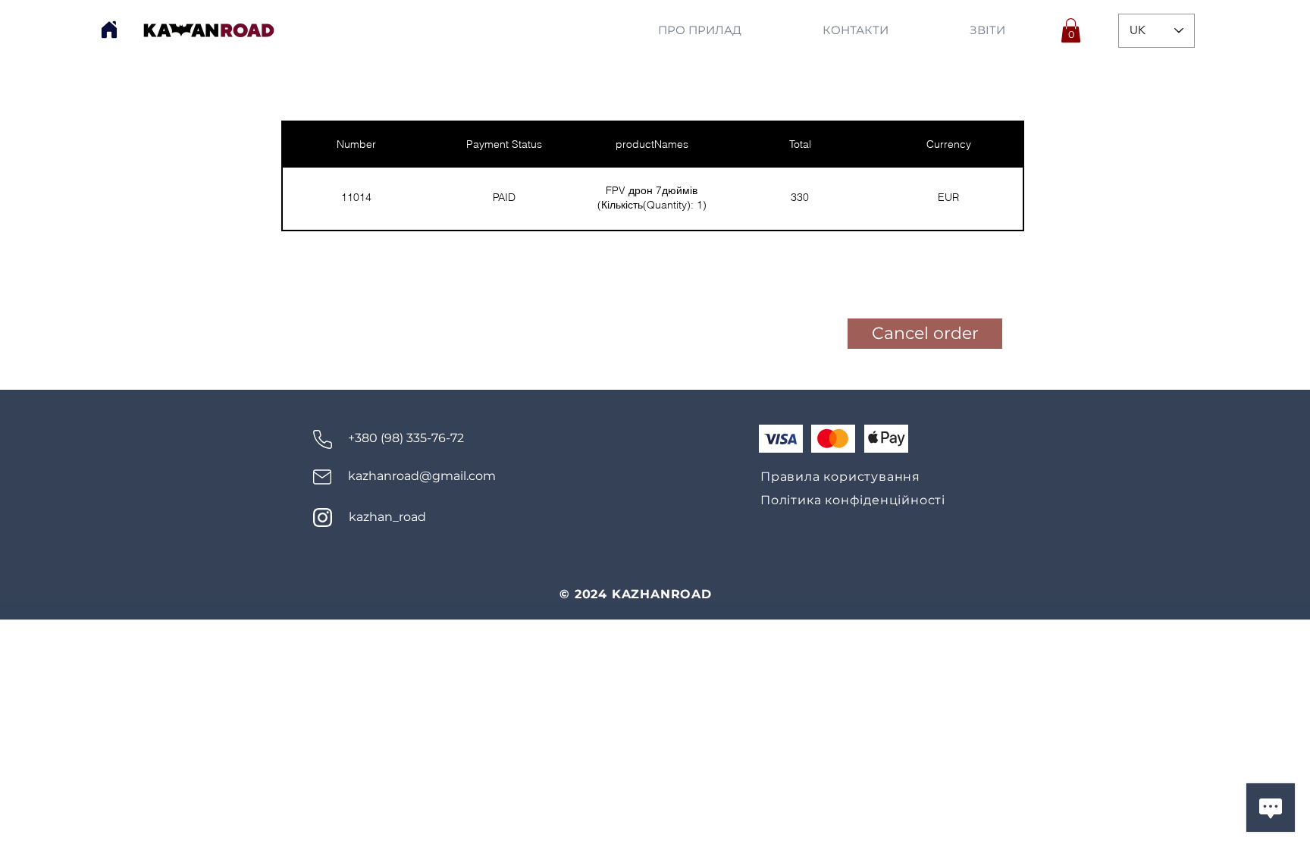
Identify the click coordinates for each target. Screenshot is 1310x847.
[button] (1071, 30)
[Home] (109, 29)
